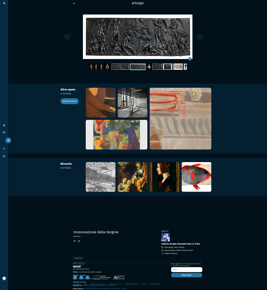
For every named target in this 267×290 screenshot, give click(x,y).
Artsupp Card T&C (131, 284)
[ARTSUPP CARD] (4, 156)
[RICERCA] (4, 148)
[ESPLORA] (4, 132)
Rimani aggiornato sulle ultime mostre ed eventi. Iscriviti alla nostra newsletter (186, 264)
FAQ (85, 284)
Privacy (144, 284)
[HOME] (4, 125)
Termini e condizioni (98, 284)
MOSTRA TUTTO (69, 101)
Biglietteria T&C (115, 284)
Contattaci (77, 284)
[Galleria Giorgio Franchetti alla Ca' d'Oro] (181, 237)
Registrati (187, 275)
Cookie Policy (155, 284)
